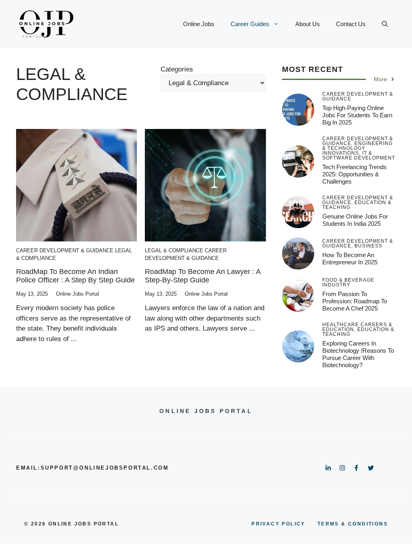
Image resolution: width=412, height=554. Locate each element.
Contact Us (351, 23)
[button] (385, 24)
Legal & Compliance (174, 250)
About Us (307, 23)
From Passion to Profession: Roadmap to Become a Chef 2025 (354, 301)
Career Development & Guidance (64, 250)
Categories (177, 69)
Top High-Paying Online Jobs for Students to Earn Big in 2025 (357, 115)
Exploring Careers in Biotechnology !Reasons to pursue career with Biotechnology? (358, 354)
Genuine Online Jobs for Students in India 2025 (355, 220)
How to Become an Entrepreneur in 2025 (349, 258)
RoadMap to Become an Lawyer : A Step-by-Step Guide (202, 276)
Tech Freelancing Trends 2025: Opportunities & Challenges (354, 174)
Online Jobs (198, 23)
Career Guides (250, 23)
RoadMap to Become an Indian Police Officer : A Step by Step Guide (75, 276)
